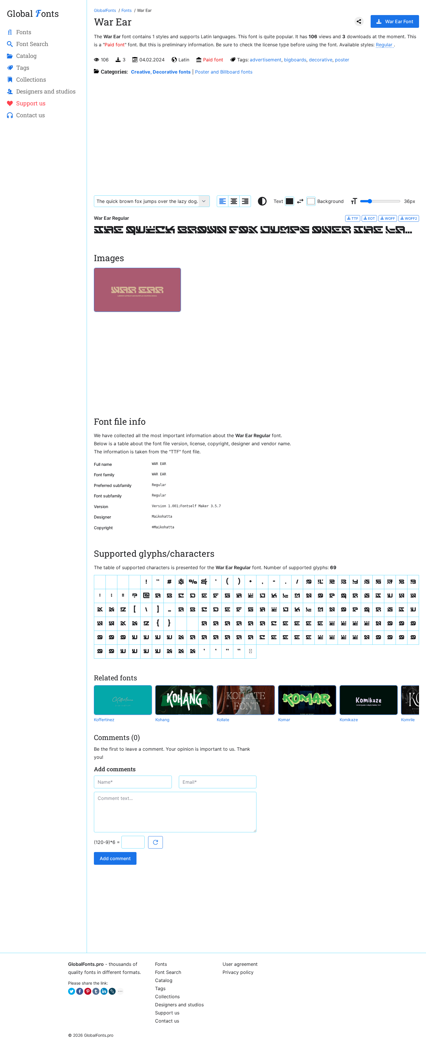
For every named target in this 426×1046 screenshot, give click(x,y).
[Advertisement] (43, 217)
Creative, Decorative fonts (161, 72)
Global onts (33, 13)
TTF (354, 218)
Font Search (168, 972)
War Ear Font (399, 21)
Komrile (408, 719)
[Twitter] (71, 991)
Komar (284, 719)
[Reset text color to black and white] (262, 201)
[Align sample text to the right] (245, 201)
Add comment (115, 858)
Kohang (162, 719)
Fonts (161, 964)
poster (342, 60)
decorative (320, 60)
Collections (167, 996)
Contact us (167, 1021)
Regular (385, 44)
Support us (167, 1013)
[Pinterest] (87, 991)
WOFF (389, 218)
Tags (160, 988)
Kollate (223, 719)
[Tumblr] (95, 991)
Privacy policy (238, 972)
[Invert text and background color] (300, 201)
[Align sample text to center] (234, 201)
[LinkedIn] (104, 991)
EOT (371, 218)
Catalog (163, 980)
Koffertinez (104, 719)
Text (278, 201)
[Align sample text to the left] (222, 201)
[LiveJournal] (112, 991)
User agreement (240, 964)
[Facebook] (79, 991)
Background (330, 201)
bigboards (295, 60)
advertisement (265, 60)
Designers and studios (179, 1004)
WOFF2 (410, 218)
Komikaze (349, 719)
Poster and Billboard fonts (223, 72)
